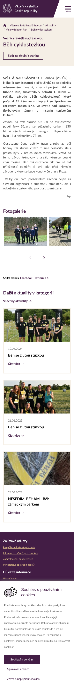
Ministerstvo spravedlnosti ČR (19, 565)
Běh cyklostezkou (41, 29)
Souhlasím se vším (22, 659)
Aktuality (50, 25)
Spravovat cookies (18, 669)
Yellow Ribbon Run (16, 29)
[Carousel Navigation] (37, 258)
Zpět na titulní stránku (23, 55)
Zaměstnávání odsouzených (18, 559)
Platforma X (41, 278)
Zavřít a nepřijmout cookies (23, 679)
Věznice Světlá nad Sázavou (25, 25)
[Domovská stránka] (4, 25)
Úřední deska (10, 578)
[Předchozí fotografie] (31, 258)
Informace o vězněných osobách (20, 553)
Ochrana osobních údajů (55, 623)
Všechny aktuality (15, 301)
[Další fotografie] (43, 258)
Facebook (26, 278)
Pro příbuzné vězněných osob (19, 547)
